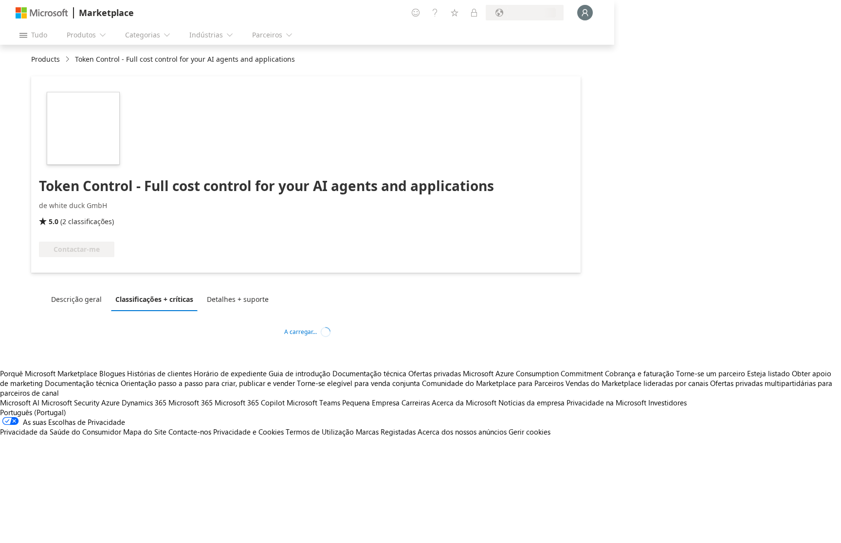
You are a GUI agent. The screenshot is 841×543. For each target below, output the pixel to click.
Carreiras (416, 402)
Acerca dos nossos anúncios (462, 432)
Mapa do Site (144, 432)
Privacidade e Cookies (248, 432)
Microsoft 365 (190, 402)
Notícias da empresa (531, 402)
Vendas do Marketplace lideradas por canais (637, 383)
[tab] (79, 299)
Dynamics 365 (144, 402)
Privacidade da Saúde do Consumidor (60, 432)
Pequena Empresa (371, 402)
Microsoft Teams (313, 402)
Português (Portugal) (33, 412)
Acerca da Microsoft (464, 402)
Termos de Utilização (320, 432)
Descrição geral (76, 299)
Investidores (667, 402)
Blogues (112, 373)
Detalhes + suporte (238, 299)
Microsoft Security (70, 402)
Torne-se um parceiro (710, 373)
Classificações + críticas (154, 299)
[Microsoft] (42, 12)
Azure (110, 402)
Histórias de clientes (159, 373)
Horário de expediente (230, 373)
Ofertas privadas (434, 373)
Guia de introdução (299, 373)
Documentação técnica (369, 373)
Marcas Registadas (386, 432)
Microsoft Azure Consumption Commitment (534, 373)
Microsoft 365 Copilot (250, 402)
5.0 (53, 221)
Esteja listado (768, 373)
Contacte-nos (189, 432)
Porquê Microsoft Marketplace (48, 373)
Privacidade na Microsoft (606, 402)
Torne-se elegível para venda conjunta (358, 383)
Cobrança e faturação (639, 373)
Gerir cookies (529, 432)
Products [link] (45, 59)
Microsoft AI (19, 402)
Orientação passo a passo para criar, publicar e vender (208, 383)
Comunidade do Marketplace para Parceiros (493, 383)
